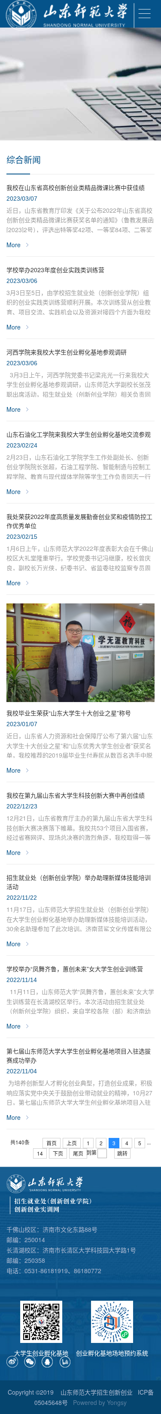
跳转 (122, 1153)
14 (40, 1153)
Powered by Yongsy (100, 1402)
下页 (58, 1153)
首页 (51, 1143)
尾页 (78, 1153)
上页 (72, 1143)
